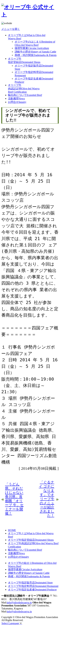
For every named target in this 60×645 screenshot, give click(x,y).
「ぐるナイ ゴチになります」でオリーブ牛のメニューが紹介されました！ (46, 498)
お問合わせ (18, 556)
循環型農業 (32, 48)
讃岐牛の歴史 (35, 51)
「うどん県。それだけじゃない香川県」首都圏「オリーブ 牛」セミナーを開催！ (14, 498)
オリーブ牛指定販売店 (30, 582)
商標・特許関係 (35, 55)
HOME (12, 530)
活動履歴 (16, 98)
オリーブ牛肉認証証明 (24, 88)
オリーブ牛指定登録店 (31, 539)
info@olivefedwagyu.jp (19, 602)
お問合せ (17, 102)
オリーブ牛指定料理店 (33, 586)
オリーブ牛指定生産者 (32, 589)
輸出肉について (25, 95)
